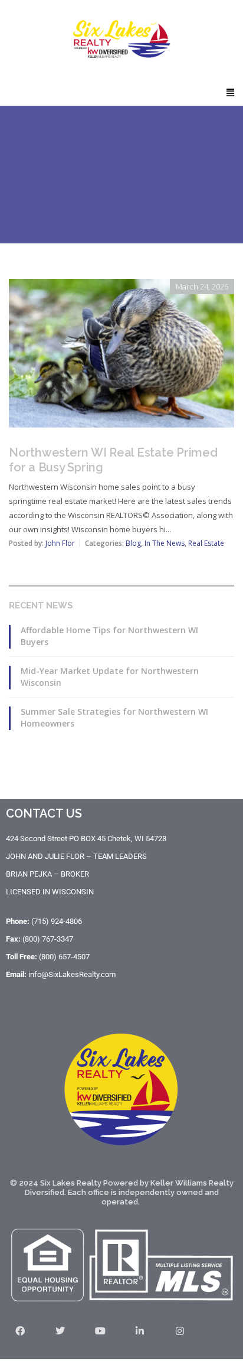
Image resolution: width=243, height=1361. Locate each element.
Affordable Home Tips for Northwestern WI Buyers (109, 635)
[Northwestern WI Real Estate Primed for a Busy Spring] (121, 287)
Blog (133, 543)
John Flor (60, 543)
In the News (165, 543)
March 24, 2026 (202, 286)
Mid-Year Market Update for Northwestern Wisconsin (110, 676)
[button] (231, 92)
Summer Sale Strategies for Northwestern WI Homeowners (114, 717)
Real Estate (206, 543)
